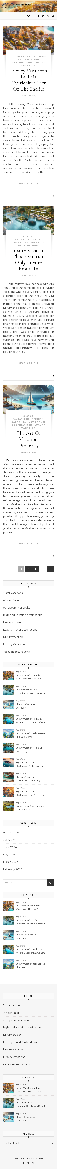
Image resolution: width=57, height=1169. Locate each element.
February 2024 (12, 869)
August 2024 (11, 832)
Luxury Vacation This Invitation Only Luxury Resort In (28, 259)
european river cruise (16, 607)
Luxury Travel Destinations (20, 629)
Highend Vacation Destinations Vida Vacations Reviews (30, 764)
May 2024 (9, 854)
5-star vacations (23, 56)
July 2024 (9, 839)
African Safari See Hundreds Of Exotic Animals (30, 808)
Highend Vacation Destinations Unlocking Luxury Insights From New (29, 779)
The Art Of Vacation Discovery (28, 439)
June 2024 (10, 847)
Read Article (28, 183)
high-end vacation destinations (29, 59)
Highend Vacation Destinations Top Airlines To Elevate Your (30, 793)
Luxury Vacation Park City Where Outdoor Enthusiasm (30, 720)
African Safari (11, 600)
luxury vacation (13, 637)
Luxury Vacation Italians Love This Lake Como (30, 735)
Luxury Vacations (14, 644)
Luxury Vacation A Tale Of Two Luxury (29, 750)
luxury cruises (12, 622)
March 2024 (10, 861)
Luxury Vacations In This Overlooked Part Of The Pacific (28, 80)
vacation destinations (16, 651)
